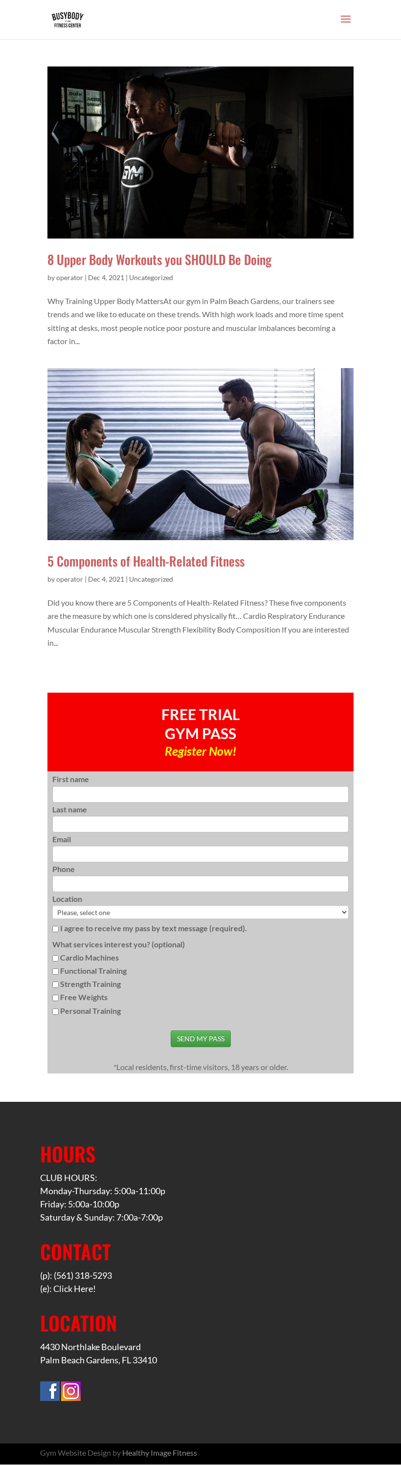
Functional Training (93, 970)
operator (69, 277)
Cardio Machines (89, 957)
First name (70, 779)
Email (61, 839)
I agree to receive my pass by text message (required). (153, 928)
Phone (63, 869)
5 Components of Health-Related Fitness (146, 560)
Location (67, 898)
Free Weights (84, 997)
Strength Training (90, 983)
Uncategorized (151, 277)
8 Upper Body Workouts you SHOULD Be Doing (159, 259)
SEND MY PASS (200, 1038)
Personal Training (90, 1010)
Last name (69, 809)
